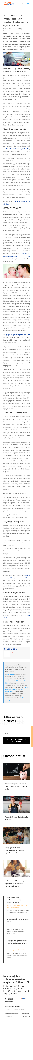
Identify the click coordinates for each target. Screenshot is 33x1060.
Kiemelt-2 (9, 905)
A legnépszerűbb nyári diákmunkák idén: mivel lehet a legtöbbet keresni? (15, 850)
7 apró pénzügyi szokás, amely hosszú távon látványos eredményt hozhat (16, 786)
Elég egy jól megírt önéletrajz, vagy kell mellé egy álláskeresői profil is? (17, 943)
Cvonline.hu (10, 674)
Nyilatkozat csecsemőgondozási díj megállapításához (16, 256)
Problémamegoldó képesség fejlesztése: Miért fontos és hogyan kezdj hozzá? (14, 883)
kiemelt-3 (9, 925)
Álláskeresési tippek (12, 949)
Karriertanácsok (7, 31)
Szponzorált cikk (14, 907)
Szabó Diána (8, 29)
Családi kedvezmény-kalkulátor (17, 149)
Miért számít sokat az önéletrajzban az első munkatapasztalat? (14, 900)
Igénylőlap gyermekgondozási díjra (17, 335)
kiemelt (21, 949)
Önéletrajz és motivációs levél (15, 951)
